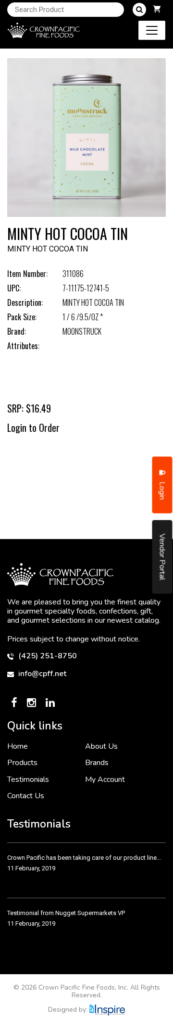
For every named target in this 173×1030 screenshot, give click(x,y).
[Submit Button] (139, 9)
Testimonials (28, 779)
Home (17, 746)
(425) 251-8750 (46, 656)
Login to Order (33, 427)
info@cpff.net (41, 673)
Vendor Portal (162, 557)
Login (162, 490)
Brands (97, 762)
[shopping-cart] (157, 9)
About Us (101, 746)
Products (22, 762)
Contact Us (25, 796)
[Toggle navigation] (151, 30)
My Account (105, 779)
